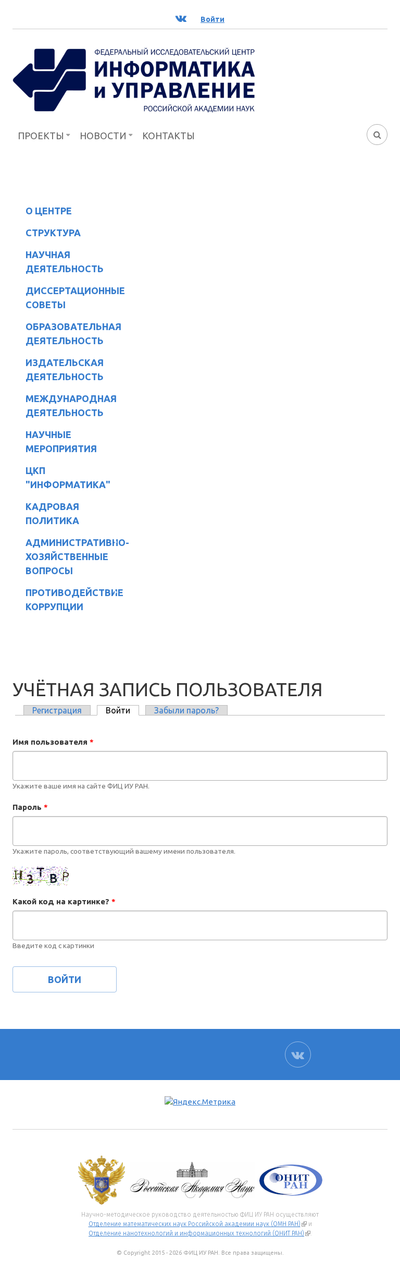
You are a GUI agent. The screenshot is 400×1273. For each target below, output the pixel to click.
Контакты (168, 135)
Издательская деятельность (58, 369)
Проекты (41, 135)
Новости (103, 135)
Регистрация (57, 710)
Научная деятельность (58, 261)
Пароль (30, 807)
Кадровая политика (45, 513)
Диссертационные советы (75, 297)
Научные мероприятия (54, 441)
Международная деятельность (71, 405)
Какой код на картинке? (64, 901)
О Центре (42, 212)
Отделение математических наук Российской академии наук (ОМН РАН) (198, 1224)
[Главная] (133, 79)
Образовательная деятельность (66, 333)
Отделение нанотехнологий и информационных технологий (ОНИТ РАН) (199, 1233)
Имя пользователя (53, 741)
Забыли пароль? (186, 710)
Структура (46, 234)
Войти (122, 710)
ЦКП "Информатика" (61, 477)
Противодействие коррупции (67, 599)
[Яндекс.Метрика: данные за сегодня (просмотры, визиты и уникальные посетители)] (200, 1102)
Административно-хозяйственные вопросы (68, 556)
